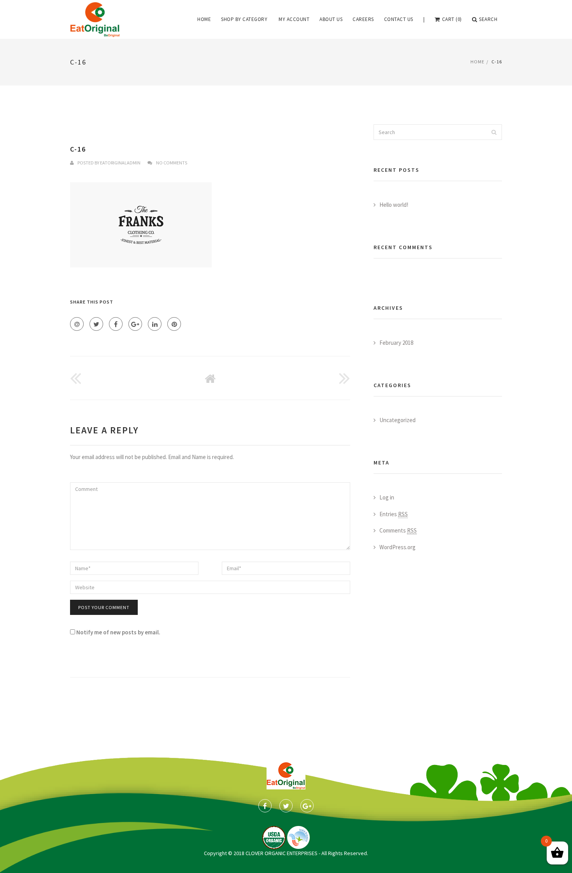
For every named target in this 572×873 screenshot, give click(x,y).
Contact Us (398, 19)
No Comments (171, 163)
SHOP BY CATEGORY (244, 19)
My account (294, 19)
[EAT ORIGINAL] (95, 19)
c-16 (78, 149)
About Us (330, 19)
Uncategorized (397, 420)
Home (204, 19)
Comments (398, 530)
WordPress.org (397, 547)
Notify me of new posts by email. (118, 632)
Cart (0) (452, 19)
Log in (386, 497)
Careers (363, 19)
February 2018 (396, 342)
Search (488, 19)
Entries (393, 514)
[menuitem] (204, 19)
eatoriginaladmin (120, 163)
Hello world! (393, 204)
